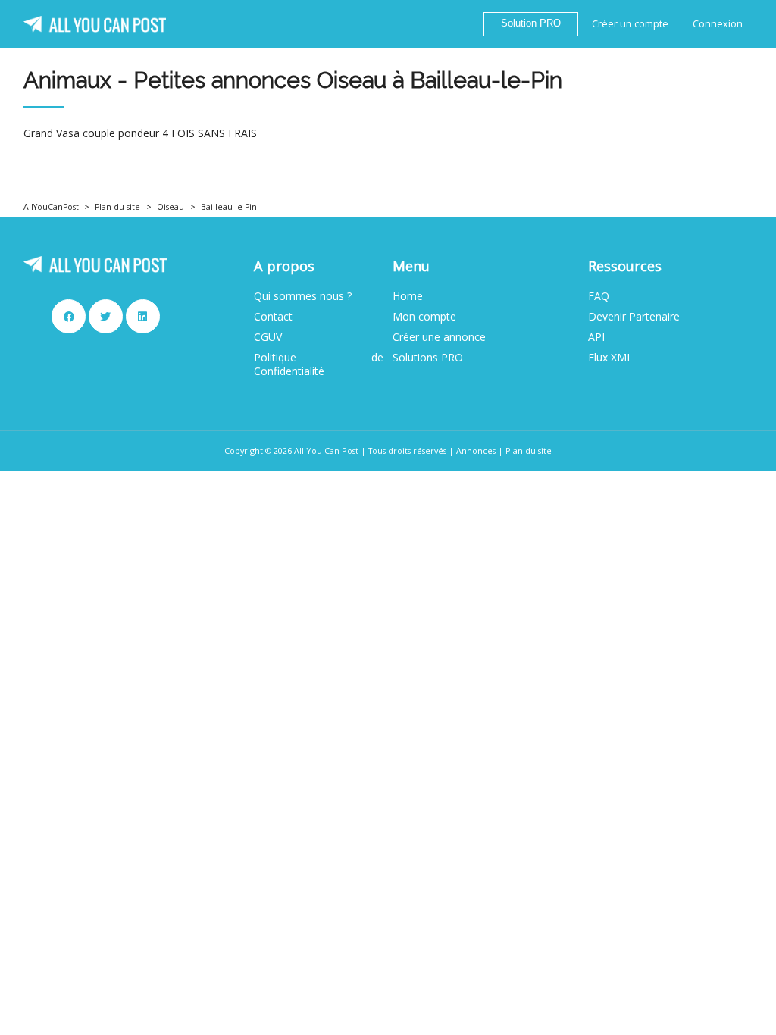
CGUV (268, 337)
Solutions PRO (428, 357)
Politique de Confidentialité (318, 364)
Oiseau (170, 207)
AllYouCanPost (51, 207)
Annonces (476, 450)
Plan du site (117, 207)
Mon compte (424, 317)
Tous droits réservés (407, 450)
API (596, 337)
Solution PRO (531, 23)
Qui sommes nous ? (303, 296)
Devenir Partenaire (634, 317)
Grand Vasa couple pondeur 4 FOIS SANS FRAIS (140, 133)
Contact (273, 317)
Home (408, 296)
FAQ (598, 296)
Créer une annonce (439, 337)
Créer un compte (630, 23)
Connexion (718, 23)
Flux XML (610, 357)
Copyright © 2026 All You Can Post (291, 450)
